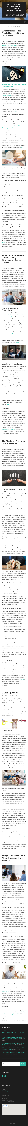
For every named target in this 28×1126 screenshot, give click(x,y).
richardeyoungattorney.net (9, 429)
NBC (12, 740)
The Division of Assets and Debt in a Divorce (13, 442)
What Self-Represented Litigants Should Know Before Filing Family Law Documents (13, 1037)
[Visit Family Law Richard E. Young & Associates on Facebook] (2, 1076)
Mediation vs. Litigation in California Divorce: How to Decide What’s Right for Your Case (13, 1031)
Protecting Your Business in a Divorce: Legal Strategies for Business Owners (13, 259)
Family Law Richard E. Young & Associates (14, 7)
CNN (16, 885)
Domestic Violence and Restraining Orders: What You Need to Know (13, 1043)
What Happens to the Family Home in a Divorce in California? (13, 33)
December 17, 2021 (7, 446)
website (4, 242)
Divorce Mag (5, 991)
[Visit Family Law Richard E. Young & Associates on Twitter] (5, 1076)
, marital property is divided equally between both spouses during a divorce (13, 314)
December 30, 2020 (7, 863)
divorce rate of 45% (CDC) (9, 45)
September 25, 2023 (7, 265)
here (15, 111)
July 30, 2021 (5, 695)
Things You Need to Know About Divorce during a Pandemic (13, 858)
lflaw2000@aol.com (7, 1091)
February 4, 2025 (6, 38)
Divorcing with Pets (10, 693)
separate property (6, 95)
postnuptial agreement (15, 333)
